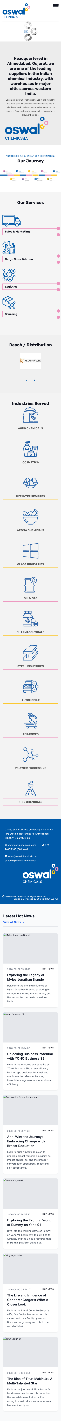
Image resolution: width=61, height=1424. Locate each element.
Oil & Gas (30, 598)
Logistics (11, 286)
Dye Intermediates (30, 496)
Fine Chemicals (30, 802)
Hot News (48, 969)
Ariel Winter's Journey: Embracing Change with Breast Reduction (26, 1141)
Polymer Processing (30, 768)
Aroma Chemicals (30, 530)
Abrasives (30, 734)
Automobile (30, 700)
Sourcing (11, 314)
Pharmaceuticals (30, 632)
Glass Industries (30, 564)
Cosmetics (30, 462)
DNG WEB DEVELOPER (48, 899)
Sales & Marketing (17, 231)
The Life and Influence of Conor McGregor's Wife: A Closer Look (27, 1299)
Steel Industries (30, 666)
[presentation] (26, 380)
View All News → (13, 922)
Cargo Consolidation (19, 259)
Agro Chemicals (30, 428)
